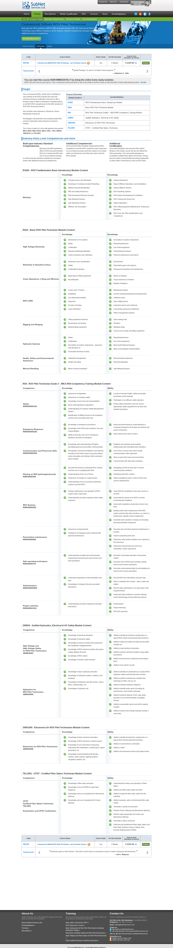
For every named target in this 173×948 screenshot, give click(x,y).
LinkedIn (136, 14)
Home (26, 14)
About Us (113, 2)
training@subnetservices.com (124, 925)
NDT (84, 14)
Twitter (145, 14)
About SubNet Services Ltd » (32, 923)
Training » (25, 928)
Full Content (41, 46)
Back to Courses (28, 46)
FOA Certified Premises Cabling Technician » (82, 940)
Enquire (146, 63)
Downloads (124, 2)
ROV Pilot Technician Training (32, 19)
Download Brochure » (31, 39)
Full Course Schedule (73, 19)
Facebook (149, 14)
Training (37, 14)
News (105, 14)
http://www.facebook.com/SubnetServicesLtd (133, 933)
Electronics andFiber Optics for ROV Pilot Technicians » (86, 933)
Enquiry (49, 46)
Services (94, 14)
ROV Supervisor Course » (75, 925)
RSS (140, 14)
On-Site (143, 82)
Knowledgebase (119, 14)
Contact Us (103, 2)
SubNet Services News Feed (121, 938)
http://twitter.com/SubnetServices (123, 929)
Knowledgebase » (28, 925)
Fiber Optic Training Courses (54, 19)
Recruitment (50, 14)
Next (147, 71)
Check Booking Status (89, 19)
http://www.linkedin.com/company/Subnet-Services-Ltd (130, 931)
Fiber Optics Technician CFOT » (77, 923)
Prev (39, 71)
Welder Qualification (68, 14)
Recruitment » (27, 931)
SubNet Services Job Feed (121, 940)
